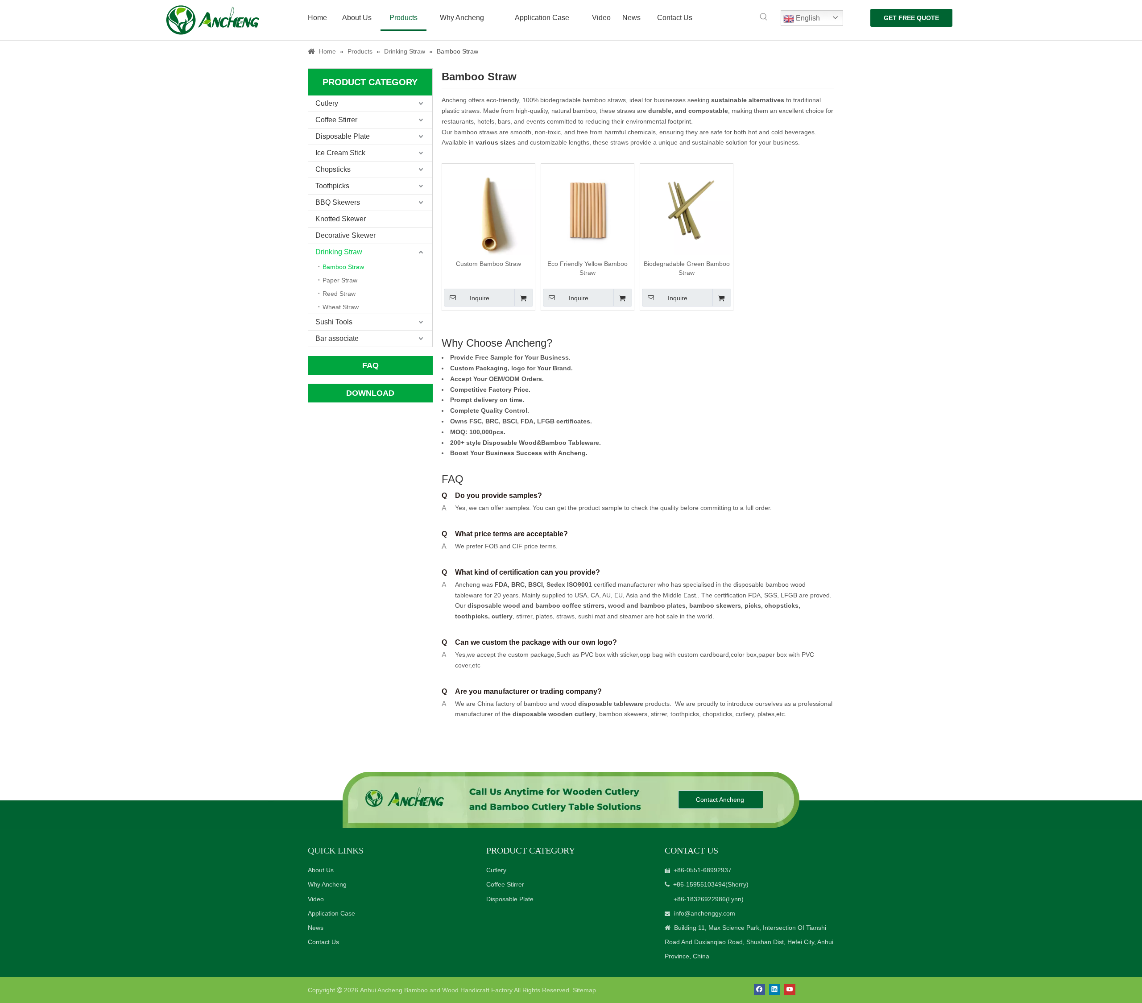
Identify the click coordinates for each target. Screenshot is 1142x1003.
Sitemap (584, 990)
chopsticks (781, 605)
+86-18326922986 (700, 899)
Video (316, 899)
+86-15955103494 (699, 884)
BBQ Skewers (337, 202)
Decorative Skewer (345, 235)
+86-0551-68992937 (703, 870)
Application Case (331, 913)
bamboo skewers (715, 605)
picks (752, 605)
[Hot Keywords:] (764, 17)
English (807, 18)
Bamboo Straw (343, 266)
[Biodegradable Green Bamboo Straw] (686, 209)
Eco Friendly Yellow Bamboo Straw (587, 268)
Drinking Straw (338, 252)
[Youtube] (789, 989)
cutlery (502, 616)
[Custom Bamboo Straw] (488, 209)
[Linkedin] (774, 989)
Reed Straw (339, 293)
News (315, 927)
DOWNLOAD (370, 393)
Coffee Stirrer (336, 120)
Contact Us (323, 941)
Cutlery (326, 103)
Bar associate (337, 338)
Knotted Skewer (340, 219)
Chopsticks (333, 169)
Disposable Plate (342, 136)
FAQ (370, 365)
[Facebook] (759, 989)
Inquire (479, 298)
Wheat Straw (341, 307)
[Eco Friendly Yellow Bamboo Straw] (587, 209)
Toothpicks (332, 186)
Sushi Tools (333, 322)
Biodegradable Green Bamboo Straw (687, 268)
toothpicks (471, 616)
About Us (321, 870)
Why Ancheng (327, 884)
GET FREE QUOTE (911, 17)
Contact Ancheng (721, 799)
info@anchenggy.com (704, 913)
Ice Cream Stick (340, 153)
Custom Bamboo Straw (488, 263)
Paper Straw (340, 280)
